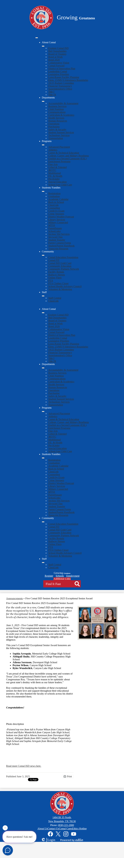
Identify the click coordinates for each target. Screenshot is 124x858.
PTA (50, 280)
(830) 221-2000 (66, 825)
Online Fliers (55, 277)
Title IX (52, 94)
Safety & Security (57, 129)
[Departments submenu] (43, 101)
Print (69, 776)
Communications (57, 112)
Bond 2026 (54, 59)
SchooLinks (54, 231)
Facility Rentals (56, 271)
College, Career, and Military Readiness (68, 155)
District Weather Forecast (61, 216)
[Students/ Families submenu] (43, 191)
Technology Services (59, 135)
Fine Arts (53, 164)
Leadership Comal (57, 71)
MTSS (51, 225)
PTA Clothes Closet (58, 283)
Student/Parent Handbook (61, 245)
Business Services (57, 106)
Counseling (54, 208)
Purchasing (54, 126)
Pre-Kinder (54, 179)
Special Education (57, 181)
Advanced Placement (59, 147)
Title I (51, 91)
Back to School (56, 202)
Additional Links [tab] (62, 578)
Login (51, 840)
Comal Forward (56, 65)
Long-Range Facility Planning (63, 77)
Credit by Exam (56, 210)
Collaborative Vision (58, 62)
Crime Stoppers (56, 213)
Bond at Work (55, 57)
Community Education (59, 266)
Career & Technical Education (63, 152)
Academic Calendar (58, 199)
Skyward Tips (55, 237)
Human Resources (57, 120)
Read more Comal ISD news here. (23, 766)
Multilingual (54, 173)
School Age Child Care (60, 184)
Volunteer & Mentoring (60, 289)
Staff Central (54, 298)
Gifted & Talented (57, 167)
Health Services (56, 118)
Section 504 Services (59, 234)
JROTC (52, 170)
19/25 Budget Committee (61, 83)
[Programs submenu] (43, 144)
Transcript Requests (58, 248)
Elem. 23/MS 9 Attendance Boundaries (68, 80)
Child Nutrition (56, 109)
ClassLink (53, 205)
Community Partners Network (63, 269)
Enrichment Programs (59, 161)
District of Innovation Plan (61, 68)
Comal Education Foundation (63, 257)
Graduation (54, 196)
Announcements (14, 598)
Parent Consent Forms (59, 242)
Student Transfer (56, 240)
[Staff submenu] (43, 295)
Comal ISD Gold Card (59, 263)
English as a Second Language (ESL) (67, 158)
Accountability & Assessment (63, 103)
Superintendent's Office (60, 88)
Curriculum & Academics (61, 115)
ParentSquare (55, 228)
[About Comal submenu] (43, 46)
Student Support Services (61, 132)
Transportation (55, 138)
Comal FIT (54, 260)
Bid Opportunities (57, 51)
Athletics (52, 149)
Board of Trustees (57, 54)
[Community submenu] (43, 255)
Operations (53, 123)
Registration (54, 193)
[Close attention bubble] (5, 828)
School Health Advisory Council (65, 286)
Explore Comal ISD (58, 48)
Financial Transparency (60, 86)
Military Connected (58, 222)
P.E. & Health (55, 176)
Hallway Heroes (56, 274)
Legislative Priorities (58, 74)
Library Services (56, 219)
